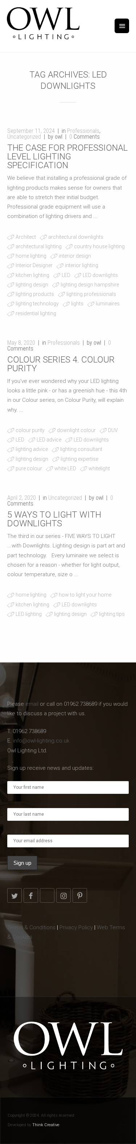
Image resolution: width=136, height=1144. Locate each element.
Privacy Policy (76, 927)
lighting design (32, 285)
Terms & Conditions (31, 927)
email (31, 704)
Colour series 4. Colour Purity (61, 364)
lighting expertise (79, 459)
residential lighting (36, 313)
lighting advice (32, 449)
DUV (113, 430)
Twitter (14, 895)
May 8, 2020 (21, 342)
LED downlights (100, 275)
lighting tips (112, 614)
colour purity (30, 430)
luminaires (108, 303)
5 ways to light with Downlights (54, 519)
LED (66, 275)
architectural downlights (75, 237)
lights (77, 303)
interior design (75, 256)
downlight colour (76, 430)
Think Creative (45, 1125)
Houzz (47, 895)
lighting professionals (91, 294)
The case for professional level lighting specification (67, 156)
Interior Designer (34, 265)
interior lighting (81, 265)
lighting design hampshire (90, 285)
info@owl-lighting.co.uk (41, 740)
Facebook (31, 895)
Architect (26, 237)
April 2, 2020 (21, 497)
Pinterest (80, 895)
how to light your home (85, 595)
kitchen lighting (32, 275)
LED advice (49, 440)
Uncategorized (24, 136)
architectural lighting (39, 246)
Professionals (83, 130)
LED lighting (29, 614)
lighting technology (37, 303)
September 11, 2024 (31, 130)
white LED (65, 468)
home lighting (31, 256)
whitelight (99, 468)
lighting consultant (81, 449)
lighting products (35, 294)
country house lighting (99, 246)
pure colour (29, 468)
